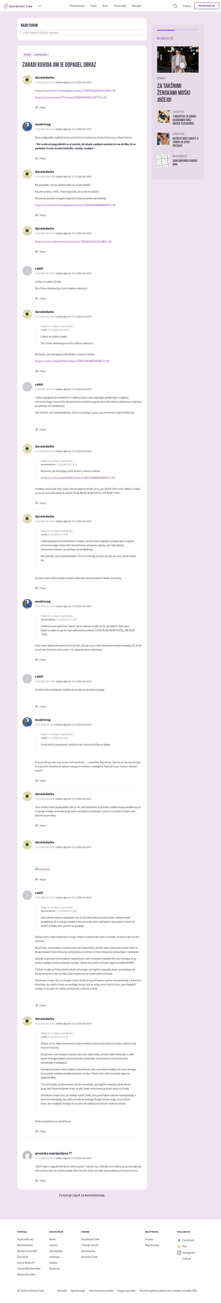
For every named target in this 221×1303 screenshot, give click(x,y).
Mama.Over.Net (26, 1274)
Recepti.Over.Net (27, 1251)
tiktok (186, 1258)
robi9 (39, 268)
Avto (105, 5)
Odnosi (53, 1262)
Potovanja (120, 5)
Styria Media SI (25, 1262)
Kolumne (54, 1268)
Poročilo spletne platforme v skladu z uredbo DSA (168, 1290)
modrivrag (43, 124)
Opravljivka (56, 1251)
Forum (27, 54)
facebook (188, 1240)
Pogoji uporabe (127, 1290)
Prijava (187, 6)
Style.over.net (25, 1239)
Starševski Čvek (90, 1239)
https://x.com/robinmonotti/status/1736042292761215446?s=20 (73, 241)
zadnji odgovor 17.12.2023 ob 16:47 (74, 82)
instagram (188, 1252)
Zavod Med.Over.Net (29, 1268)
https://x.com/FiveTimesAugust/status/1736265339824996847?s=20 (75, 205)
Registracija (207, 5)
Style (94, 5)
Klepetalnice (77, 5)
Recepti (136, 5)
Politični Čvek (89, 1256)
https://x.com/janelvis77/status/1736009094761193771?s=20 (71, 97)
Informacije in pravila (101, 1290)
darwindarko (44, 77)
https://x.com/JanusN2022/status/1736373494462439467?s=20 (72, 361)
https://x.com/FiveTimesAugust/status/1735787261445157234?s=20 (75, 90)
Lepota (53, 1245)
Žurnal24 (22, 1256)
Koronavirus (41, 54)
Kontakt (62, 1290)
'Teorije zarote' (90, 1245)
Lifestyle (54, 1256)
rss (184, 1246)
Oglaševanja (78, 1290)
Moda (52, 1239)
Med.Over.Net (25, 1245)
